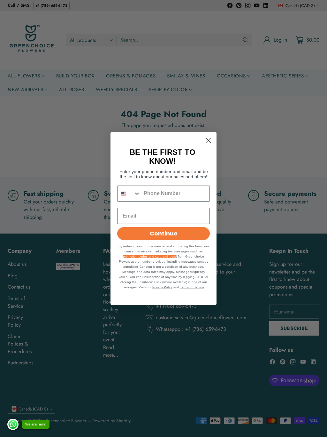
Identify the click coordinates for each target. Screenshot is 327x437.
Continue (164, 233)
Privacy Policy (162, 287)
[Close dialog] (208, 140)
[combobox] (129, 193)
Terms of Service (192, 287)
